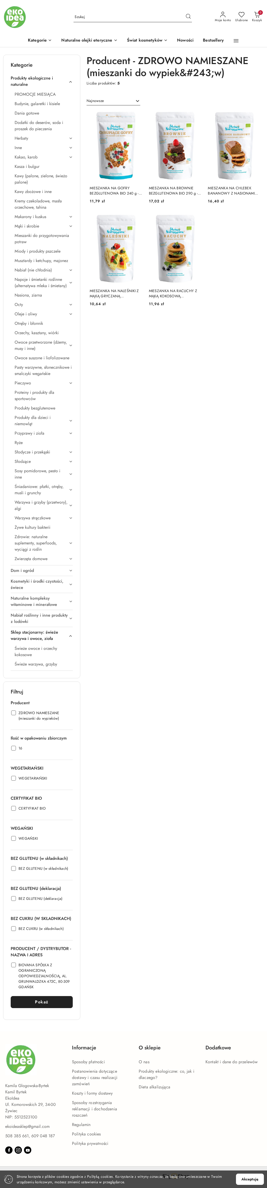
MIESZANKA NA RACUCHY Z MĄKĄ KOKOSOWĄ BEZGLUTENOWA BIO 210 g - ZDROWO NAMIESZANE (173, 293)
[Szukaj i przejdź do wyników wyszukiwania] (188, 17)
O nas (144, 1062)
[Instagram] (18, 1150)
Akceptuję (249, 1179)
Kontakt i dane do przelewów (231, 1062)
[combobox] (113, 100)
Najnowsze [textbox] (95, 100)
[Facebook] (9, 1150)
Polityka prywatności (90, 1143)
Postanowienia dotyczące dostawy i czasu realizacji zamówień (94, 1077)
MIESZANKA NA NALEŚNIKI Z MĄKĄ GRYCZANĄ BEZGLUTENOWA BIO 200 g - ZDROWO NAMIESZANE (114, 293)
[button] (40, 40)
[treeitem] (42, 81)
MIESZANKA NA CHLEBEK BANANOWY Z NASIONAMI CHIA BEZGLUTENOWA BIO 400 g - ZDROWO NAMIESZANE (231, 190)
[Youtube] (27, 1150)
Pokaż (41, 1002)
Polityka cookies (86, 1134)
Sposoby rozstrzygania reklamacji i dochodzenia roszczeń (94, 1109)
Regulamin (81, 1125)
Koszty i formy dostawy (92, 1093)
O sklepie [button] (150, 1047)
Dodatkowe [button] (218, 1047)
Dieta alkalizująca (154, 1087)
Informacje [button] (84, 1047)
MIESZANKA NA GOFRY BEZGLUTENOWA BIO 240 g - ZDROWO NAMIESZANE (114, 190)
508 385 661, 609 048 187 (30, 1136)
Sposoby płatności (88, 1062)
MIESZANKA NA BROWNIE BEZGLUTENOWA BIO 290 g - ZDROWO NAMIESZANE (173, 190)
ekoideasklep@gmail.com (27, 1126)
